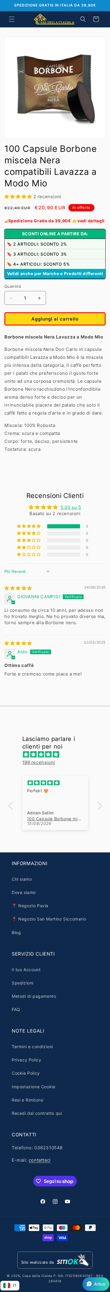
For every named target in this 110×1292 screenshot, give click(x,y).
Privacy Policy (26, 1059)
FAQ (16, 1009)
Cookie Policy (26, 1073)
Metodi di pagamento (34, 996)
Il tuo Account (26, 969)
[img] (18, 588)
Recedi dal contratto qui (37, 1113)
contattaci (40, 1160)
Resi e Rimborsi (27, 1099)
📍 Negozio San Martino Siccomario (49, 918)
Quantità (12, 286)
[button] (11, 19)
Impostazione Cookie (33, 1086)
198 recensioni (38, 762)
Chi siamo (22, 879)
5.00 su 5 (70, 507)
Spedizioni (22, 982)
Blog (16, 932)
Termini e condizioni (32, 1046)
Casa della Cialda (37, 1276)
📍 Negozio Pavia (30, 905)
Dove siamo (24, 892)
